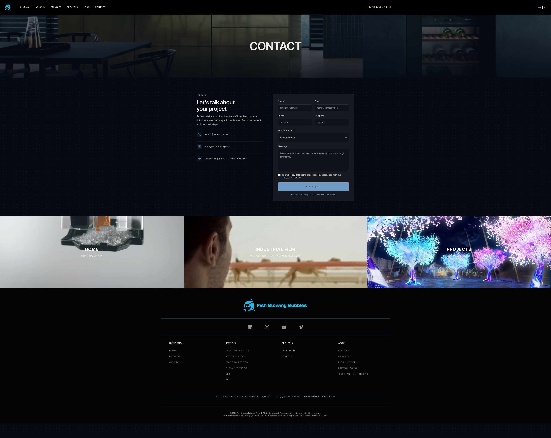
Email (318, 101)
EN (545, 7)
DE (539, 7)
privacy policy (292, 178)
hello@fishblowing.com (217, 146)
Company (319, 116)
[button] (24, 7)
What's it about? (286, 130)
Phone (281, 116)
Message (283, 146)
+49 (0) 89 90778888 (217, 134)
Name (281, 101)
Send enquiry (313, 186)
